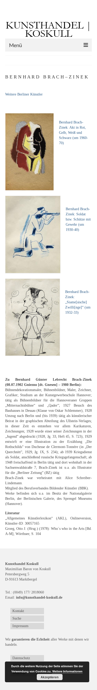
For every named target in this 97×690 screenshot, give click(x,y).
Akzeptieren (49, 677)
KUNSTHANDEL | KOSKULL (48, 30)
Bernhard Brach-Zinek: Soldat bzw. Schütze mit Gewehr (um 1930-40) (78, 219)
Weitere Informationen (67, 671)
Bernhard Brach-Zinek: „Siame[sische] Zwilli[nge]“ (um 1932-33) (78, 302)
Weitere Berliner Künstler (24, 94)
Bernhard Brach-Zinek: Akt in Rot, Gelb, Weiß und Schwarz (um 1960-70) (73, 132)
